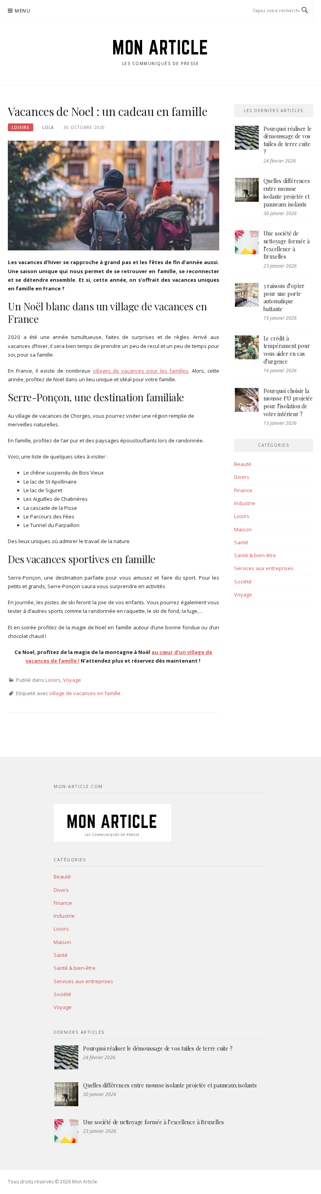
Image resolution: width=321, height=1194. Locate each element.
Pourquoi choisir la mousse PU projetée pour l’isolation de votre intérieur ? (288, 402)
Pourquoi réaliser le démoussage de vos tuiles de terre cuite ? (287, 140)
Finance (243, 490)
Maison (243, 529)
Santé (241, 542)
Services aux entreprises (264, 568)
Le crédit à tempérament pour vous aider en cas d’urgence (286, 350)
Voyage (72, 679)
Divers (241, 476)
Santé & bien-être (255, 555)
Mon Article (160, 47)
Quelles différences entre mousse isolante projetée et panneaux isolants (286, 192)
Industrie (244, 503)
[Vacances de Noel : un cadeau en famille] (113, 195)
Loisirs (20, 127)
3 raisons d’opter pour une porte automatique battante (284, 297)
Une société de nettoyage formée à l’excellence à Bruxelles (286, 245)
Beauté (242, 463)
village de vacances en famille (85, 693)
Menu (23, 10)
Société (243, 581)
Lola (48, 127)
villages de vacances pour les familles (141, 370)
